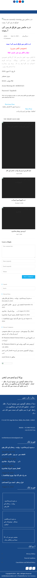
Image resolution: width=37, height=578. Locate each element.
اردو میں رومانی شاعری (18, 231)
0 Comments (7, 38)
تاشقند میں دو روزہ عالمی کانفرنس (13, 304)
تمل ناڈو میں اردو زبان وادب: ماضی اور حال (18, 170)
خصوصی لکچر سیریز (30, 95)
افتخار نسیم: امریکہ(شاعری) (10, 315)
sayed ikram (5, 357)
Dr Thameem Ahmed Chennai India (12, 338)
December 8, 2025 (8, 452)
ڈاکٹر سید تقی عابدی (22, 95)
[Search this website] (18, 288)
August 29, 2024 (8, 466)
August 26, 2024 (8, 473)
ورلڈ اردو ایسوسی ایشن (6, 97)
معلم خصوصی (6, 331)
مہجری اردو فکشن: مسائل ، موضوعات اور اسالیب (10, 521)
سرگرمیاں (25, 36)
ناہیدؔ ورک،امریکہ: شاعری (10, 311)
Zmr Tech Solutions (30, 576)
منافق (13, 357)
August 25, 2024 (8, 480)
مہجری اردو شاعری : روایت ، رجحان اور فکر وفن (16, 298)
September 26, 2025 (9, 459)
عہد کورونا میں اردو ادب (18, 200)
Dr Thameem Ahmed (8, 344)
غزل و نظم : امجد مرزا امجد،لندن (12, 482)
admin (5, 36)
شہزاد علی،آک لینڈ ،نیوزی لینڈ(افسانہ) (13, 318)
